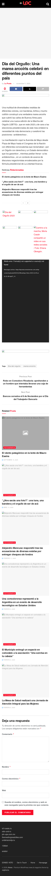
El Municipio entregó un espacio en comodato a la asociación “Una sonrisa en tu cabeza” (24, 653)
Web (4, 790)
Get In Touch (22, 862)
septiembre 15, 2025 (10, 460)
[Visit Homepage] (25, 4)
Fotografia (9, 447)
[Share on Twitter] (29, 89)
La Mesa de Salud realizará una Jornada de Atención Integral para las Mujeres (25, 702)
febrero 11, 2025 (9, 558)
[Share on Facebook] (16, 89)
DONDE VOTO (7, 862)
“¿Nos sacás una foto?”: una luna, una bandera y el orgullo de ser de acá (24, 183)
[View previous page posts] (23, 203)
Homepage (43, 862)
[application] (25, 301)
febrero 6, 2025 (9, 660)
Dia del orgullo (14, 366)
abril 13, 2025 (8, 507)
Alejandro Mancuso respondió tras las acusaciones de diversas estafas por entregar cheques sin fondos (22, 192)
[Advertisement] (25, 33)
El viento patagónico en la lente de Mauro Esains (24, 176)
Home (33, 862)
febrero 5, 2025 (9, 707)
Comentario (8, 734)
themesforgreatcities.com (12, 837)
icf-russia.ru (7, 828)
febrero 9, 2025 (9, 609)
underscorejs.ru (8, 840)
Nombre (6, 766)
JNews (10, 867)
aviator (5, 851)
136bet (5, 845)
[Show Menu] (3, 4)
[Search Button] (47, 4)
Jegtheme (5, 870)
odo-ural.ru (6, 831)
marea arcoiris (30, 366)
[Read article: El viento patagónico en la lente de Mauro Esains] (25, 433)
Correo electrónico (11, 778)
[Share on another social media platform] (43, 89)
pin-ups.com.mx (8, 834)
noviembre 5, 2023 (23, 83)
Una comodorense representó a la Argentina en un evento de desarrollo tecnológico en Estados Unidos (22, 602)
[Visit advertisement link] (25, 98)
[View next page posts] (28, 203)
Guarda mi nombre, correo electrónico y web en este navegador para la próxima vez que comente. (27, 803)
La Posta (7, 83)
